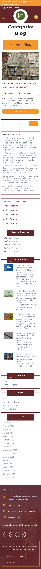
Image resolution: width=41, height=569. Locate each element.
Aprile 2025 (8, 464)
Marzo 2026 (8, 436)
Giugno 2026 (8, 426)
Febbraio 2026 (9, 440)
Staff (5, 206)
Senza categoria (10, 385)
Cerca (33, 123)
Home (15, 45)
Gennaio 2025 (9, 471)
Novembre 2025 (10, 450)
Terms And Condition (15, 556)
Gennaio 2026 (9, 443)
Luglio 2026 (8, 423)
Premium (14, 206)
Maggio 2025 (8, 460)
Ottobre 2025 (9, 453)
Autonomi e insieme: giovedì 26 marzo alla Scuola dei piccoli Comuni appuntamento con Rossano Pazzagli (20, 188)
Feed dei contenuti (11, 402)
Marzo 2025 (8, 467)
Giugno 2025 (8, 457)
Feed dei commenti (11, 405)
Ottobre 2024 (9, 477)
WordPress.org (9, 409)
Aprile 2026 (8, 433)
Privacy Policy (12, 562)
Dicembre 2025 (10, 447)
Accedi (6, 399)
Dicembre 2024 (10, 474)
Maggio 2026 (8, 429)
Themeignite (28, 549)
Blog (27, 45)
